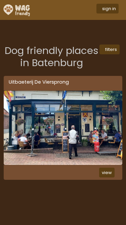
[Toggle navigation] (68, 10)
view (107, 172)
